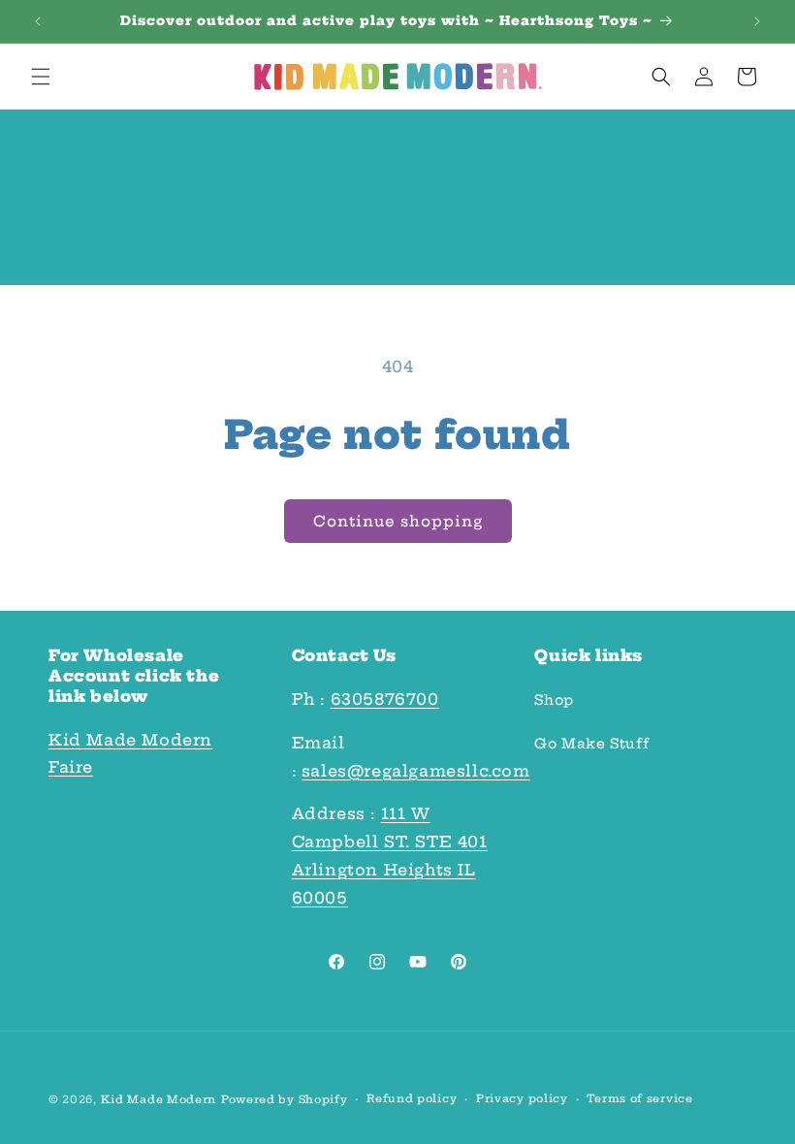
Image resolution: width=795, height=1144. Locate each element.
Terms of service (639, 1098)
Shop (553, 700)
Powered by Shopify (284, 1099)
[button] (40, 76)
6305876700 (385, 699)
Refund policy (411, 1098)
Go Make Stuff (591, 743)
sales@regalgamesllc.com (416, 770)
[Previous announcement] (37, 21)
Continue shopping (398, 521)
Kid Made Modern (159, 1099)
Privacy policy (522, 1098)
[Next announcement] (757, 21)
